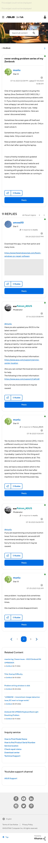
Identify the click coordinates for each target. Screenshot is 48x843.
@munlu (8, 324)
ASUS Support (10, 778)
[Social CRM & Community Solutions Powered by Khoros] (40, 838)
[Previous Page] (11, 639)
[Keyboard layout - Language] (44, 215)
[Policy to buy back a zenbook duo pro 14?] (39, 215)
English (9, 819)
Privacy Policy (27, 825)
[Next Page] (36, 639)
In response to (30, 230)
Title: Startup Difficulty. (13, 674)
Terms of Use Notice (10, 825)
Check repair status (12, 749)
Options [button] (44, 48)
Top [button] (7, 837)
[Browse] (4, 17)
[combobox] (24, 33)
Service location (11, 746)
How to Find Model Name (15, 739)
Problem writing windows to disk (17, 686)
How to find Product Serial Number (19, 742)
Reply (24, 200)
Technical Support (12, 756)
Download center (12, 752)
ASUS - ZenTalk (15, 17)
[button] (8, 193)
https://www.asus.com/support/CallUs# (22, 379)
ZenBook (6, 48)
